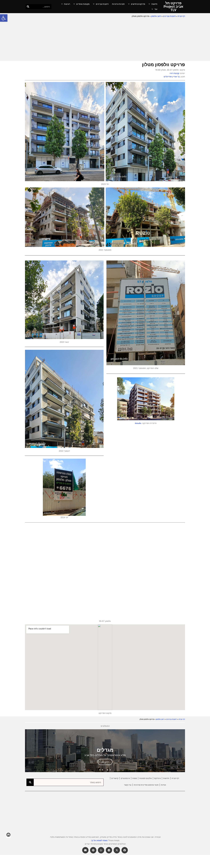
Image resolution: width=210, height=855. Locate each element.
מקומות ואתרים (83, 4)
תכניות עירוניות (118, 4)
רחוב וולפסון (156, 16)
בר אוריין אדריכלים (172, 76)
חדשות (154, 4)
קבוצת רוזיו (174, 73)
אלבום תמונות (145, 778)
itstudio (138, 423)
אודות (163, 785)
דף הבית (181, 16)
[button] (3, 18)
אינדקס (157, 778)
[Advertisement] (105, 39)
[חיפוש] (28, 6)
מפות (134, 778)
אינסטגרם (125, 778)
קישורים (114, 778)
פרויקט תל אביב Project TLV (173, 6)
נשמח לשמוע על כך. (99, 840)
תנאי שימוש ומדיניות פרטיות (146, 785)
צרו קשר (127, 785)
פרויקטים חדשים (138, 4)
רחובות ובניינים (102, 4)
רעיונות (67, 4)
